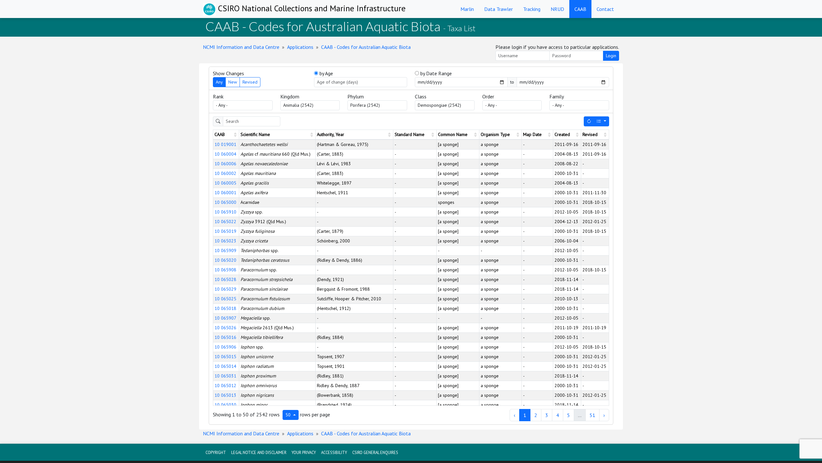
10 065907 (225, 318)
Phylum (355, 96)
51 (592, 415)
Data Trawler (498, 9)
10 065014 (225, 366)
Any (219, 82)
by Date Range (435, 73)
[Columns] (601, 121)
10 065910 (225, 212)
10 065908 (225, 270)
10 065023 (225, 241)
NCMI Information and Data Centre (241, 47)
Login (611, 56)
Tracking (531, 9)
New (232, 82)
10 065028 (225, 279)
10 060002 (225, 173)
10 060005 (225, 183)
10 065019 (225, 231)
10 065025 (225, 299)
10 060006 (225, 164)
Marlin (467, 9)
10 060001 (225, 192)
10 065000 (225, 202)
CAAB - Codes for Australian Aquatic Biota (366, 47)
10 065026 (225, 328)
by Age (325, 73)
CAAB (580, 9)
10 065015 (225, 356)
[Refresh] (589, 121)
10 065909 (225, 250)
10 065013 (225, 395)
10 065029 (225, 289)
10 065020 (225, 260)
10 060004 (225, 154)
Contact (605, 9)
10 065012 (225, 385)
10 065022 (225, 221)
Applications (300, 47)
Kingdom (289, 96)
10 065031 (225, 376)
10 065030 (225, 405)
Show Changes (228, 73)
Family (556, 96)
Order (488, 96)
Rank (218, 96)
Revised (250, 82)
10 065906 (225, 347)
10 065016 (225, 337)
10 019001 (225, 144)
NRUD (557, 9)
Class (420, 96)
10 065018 (225, 308)
